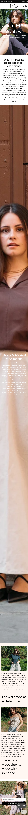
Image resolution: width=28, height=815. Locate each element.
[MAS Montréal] (14, 6)
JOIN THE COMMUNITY (13, 803)
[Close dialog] (26, 783)
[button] (23, 6)
